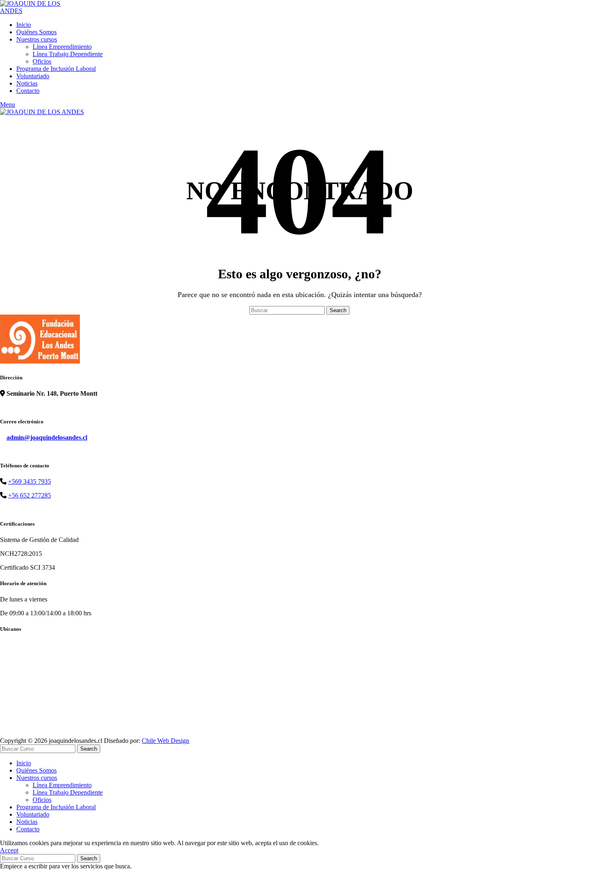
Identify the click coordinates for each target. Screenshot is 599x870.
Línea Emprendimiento (62, 46)
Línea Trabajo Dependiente (68, 54)
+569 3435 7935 (29, 481)
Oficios (42, 61)
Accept (9, 850)
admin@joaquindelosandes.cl (47, 437)
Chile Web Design (165, 740)
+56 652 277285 (29, 495)
